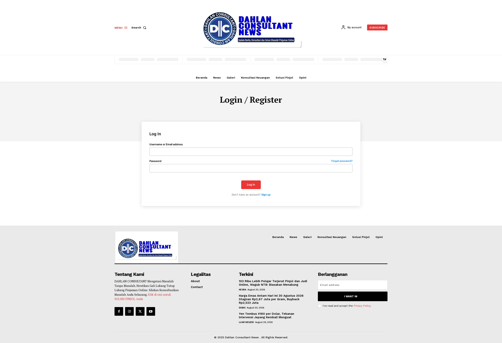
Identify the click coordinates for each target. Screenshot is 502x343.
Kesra (242, 289)
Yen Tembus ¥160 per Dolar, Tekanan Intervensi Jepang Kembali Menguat (266, 315)
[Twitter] (140, 311)
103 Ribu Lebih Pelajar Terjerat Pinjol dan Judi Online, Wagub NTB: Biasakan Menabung (273, 282)
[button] (139, 27)
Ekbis (242, 307)
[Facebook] (119, 311)
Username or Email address (166, 144)
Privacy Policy (362, 305)
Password (251, 161)
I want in (350, 296)
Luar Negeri (246, 322)
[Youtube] (150, 311)
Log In (251, 184)
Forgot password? (342, 161)
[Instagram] (129, 311)
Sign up (265, 194)
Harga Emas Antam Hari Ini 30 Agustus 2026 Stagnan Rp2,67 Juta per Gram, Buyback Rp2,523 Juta (271, 299)
